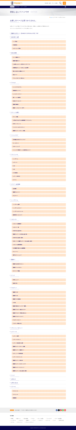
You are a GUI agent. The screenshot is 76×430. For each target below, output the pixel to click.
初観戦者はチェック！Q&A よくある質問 (20, 67)
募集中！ (13, 259)
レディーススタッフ (17, 339)
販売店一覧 (15, 283)
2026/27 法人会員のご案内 (18, 237)
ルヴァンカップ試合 (17, 48)
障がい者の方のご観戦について (19, 71)
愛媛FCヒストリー (16, 192)
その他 (14, 302)
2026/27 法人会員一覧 (17, 230)
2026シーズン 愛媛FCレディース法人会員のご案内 (22, 241)
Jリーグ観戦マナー (16, 57)
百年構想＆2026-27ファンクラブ (19, 139)
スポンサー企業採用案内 (17, 244)
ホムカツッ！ (15, 195)
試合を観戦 (14, 52)
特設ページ (18, 418)
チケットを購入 (55, 3)
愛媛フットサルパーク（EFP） (19, 107)
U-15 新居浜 (15, 172)
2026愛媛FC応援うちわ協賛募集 (19, 248)
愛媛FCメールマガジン (17, 267)
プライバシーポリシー (16, 328)
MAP (35, 410)
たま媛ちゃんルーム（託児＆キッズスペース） (21, 64)
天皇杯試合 (15, 44)
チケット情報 (15, 116)
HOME (12, 418)
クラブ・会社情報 (15, 184)
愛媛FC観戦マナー (16, 60)
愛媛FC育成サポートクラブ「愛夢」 (20, 306)
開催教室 (14, 397)
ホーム (51, 17)
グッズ (13, 275)
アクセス (13, 82)
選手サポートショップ (17, 255)
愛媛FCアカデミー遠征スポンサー (19, 309)
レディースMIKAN (16, 176)
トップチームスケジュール (18, 211)
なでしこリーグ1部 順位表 (18, 353)
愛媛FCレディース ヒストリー (18, 367)
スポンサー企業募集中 (17, 223)
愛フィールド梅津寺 (17, 97)
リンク (13, 375)
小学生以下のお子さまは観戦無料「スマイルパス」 (22, 120)
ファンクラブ (14, 135)
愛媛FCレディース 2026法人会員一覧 (20, 234)
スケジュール (14, 154)
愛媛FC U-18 (15, 292)
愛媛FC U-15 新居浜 (17, 299)
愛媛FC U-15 (15, 295)
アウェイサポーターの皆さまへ (19, 78)
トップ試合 (15, 41)
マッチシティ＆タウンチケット (19, 127)
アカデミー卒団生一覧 (17, 323)
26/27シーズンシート (17, 123)
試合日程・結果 (48, 3)
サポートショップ (16, 146)
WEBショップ (15, 279)
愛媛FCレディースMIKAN (18, 360)
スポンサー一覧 (16, 227)
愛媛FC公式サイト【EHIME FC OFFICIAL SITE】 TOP (24, 33)
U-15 (14, 169)
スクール (14, 179)
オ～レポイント (16, 143)
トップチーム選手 (16, 204)
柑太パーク (15, 74)
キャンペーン (15, 251)
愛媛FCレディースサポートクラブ (19, 363)
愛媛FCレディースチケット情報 (19, 130)
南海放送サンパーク (17, 90)
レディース (15, 162)
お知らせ (13, 379)
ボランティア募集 (16, 270)
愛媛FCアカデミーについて (18, 316)
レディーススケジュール (17, 356)
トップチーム (15, 158)
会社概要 (14, 188)
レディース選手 (16, 336)
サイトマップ (19, 422)
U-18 (14, 165)
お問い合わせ (14, 382)
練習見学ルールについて (17, 214)
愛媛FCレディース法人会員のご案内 (20, 370)
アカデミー (14, 287)
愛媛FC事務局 (15, 104)
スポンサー (14, 219)
